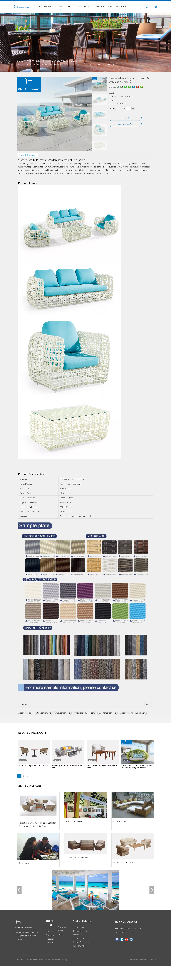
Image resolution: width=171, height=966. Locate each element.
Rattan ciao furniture (74, 821)
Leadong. (143, 959)
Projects (49, 942)
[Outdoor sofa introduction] (85, 843)
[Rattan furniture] (38, 846)
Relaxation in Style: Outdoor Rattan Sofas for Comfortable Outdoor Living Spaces (37, 824)
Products (50, 939)
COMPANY (48, 7)
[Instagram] (131, 939)
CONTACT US (121, 7)
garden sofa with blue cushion (132, 713)
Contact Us (62, 934)
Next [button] (151, 890)
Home (49, 931)
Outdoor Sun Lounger (81, 942)
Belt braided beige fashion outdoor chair (102, 766)
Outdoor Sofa (78, 927)
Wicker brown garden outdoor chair (33, 765)
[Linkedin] (122, 939)
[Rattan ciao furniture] (85, 805)
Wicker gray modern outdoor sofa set (67, 766)
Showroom (62, 927)
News (60, 930)
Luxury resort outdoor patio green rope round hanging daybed (136, 766)
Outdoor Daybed (79, 946)
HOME (38, 7)
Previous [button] (19, 890)
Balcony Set (77, 934)
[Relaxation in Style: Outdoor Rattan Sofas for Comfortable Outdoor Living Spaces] (38, 805)
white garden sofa (62, 713)
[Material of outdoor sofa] (133, 846)
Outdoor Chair (78, 938)
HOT (78, 7)
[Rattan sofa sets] (133, 805)
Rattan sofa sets (120, 821)
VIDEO (70, 7)
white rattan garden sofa (84, 713)
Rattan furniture (25, 863)
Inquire (124, 118)
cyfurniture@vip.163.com (130, 928)
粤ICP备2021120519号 (57, 959)
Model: (111, 93)
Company (50, 935)
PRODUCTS (60, 7)
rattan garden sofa (43, 713)
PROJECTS (87, 7)
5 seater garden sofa (107, 713)
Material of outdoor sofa (123, 862)
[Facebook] (117, 939)
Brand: (111, 100)
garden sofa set (24, 713)
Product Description (27, 155)
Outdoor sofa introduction (77, 857)
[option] (85, 890)
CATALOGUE (100, 7)
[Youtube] (126, 939)
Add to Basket (124, 124)
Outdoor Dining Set (80, 931)
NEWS (110, 7)
